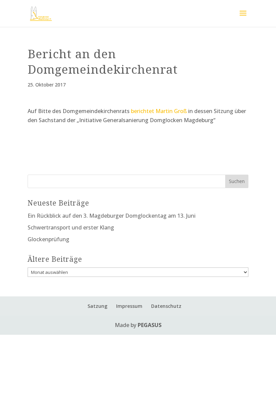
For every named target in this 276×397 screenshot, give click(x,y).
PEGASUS (150, 325)
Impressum (129, 306)
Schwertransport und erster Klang (71, 227)
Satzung (97, 306)
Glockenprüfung (48, 239)
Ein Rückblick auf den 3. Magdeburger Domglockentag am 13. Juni (112, 215)
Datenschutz (166, 306)
